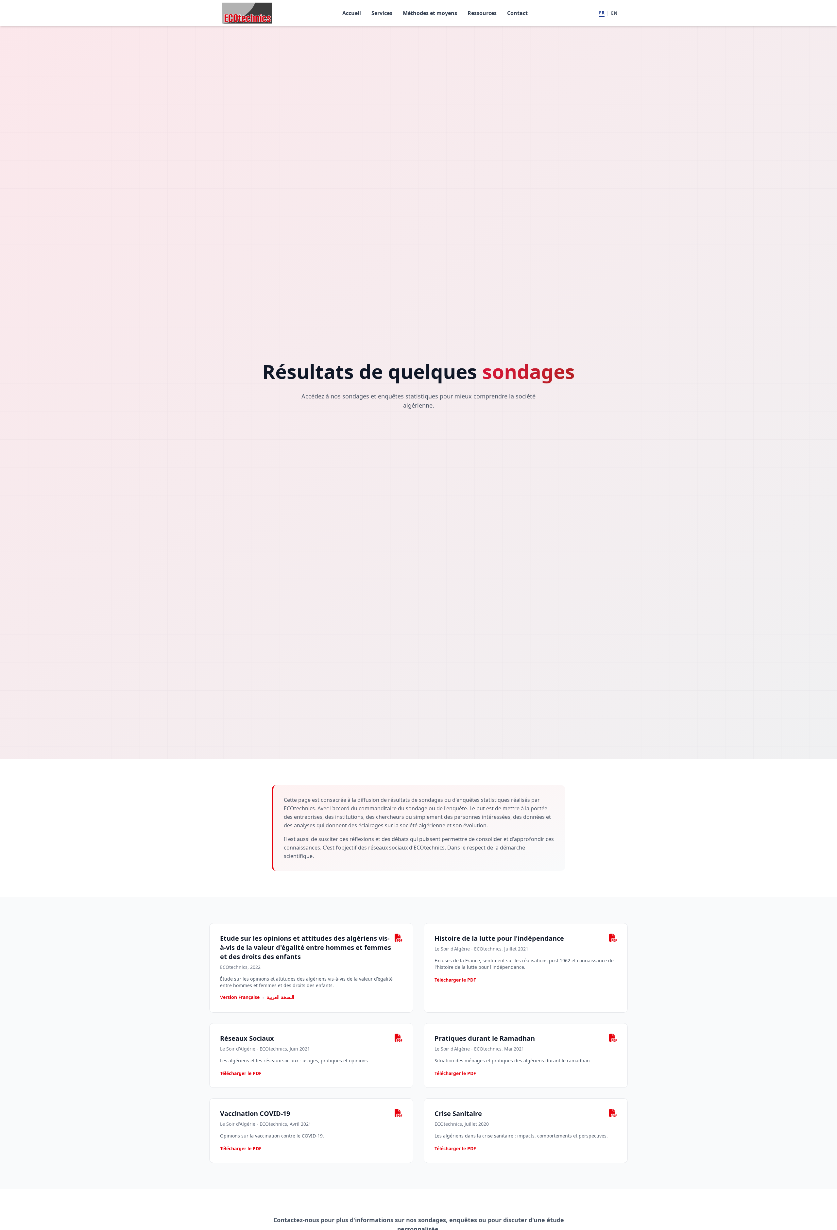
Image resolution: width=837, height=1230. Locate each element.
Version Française (240, 997)
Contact (517, 13)
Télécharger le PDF (455, 980)
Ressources (482, 13)
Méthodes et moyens (430, 13)
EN (614, 13)
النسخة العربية (280, 997)
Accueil (351, 13)
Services (381, 13)
